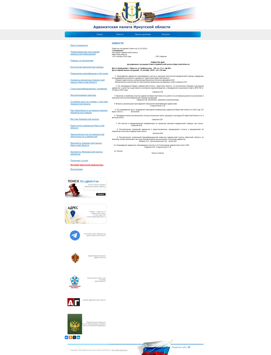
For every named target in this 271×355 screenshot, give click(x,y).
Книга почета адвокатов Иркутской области (87, 126)
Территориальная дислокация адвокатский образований (85, 53)
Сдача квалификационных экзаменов (88, 89)
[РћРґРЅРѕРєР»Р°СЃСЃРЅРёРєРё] (70, 337)
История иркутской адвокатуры (86, 165)
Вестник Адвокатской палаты (84, 119)
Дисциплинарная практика (83, 95)
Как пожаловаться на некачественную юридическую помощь (89, 111)
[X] (74, 337)
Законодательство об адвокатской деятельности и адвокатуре (87, 135)
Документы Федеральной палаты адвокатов (86, 153)
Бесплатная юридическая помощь (87, 67)
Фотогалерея (76, 169)
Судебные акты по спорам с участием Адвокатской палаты (89, 103)
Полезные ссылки (79, 160)
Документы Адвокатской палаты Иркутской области (86, 144)
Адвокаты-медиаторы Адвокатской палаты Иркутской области (87, 81)
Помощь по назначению (81, 60)
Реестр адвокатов (79, 45)
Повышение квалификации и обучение (89, 73)
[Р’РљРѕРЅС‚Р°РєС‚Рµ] (66, 337)
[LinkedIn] (78, 337)
